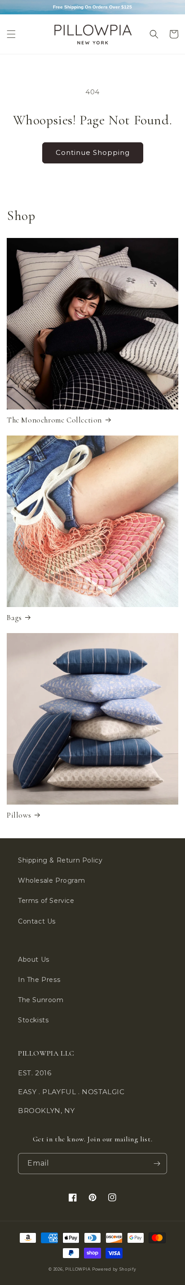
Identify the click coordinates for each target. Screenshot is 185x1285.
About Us (33, 959)
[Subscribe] (157, 1163)
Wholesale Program (51, 880)
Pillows (19, 815)
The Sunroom (41, 1000)
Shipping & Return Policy (60, 860)
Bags (14, 617)
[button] (11, 34)
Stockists (33, 1020)
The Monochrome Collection (54, 420)
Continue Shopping (93, 152)
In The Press (39, 980)
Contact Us (37, 921)
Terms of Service (46, 901)
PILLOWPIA (77, 1269)
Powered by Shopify (114, 1269)
